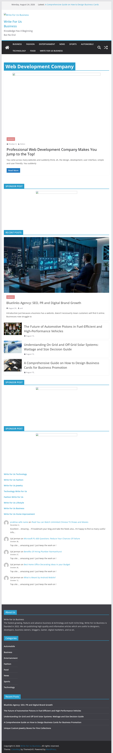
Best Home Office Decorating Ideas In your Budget (47, 564)
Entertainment (47, 44)
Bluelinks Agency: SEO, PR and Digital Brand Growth (43, 303)
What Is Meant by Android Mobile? (40, 577)
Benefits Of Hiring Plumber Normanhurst (43, 551)
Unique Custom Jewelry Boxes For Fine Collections (27, 728)
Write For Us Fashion (13, 480)
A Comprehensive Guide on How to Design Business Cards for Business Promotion (61, 365)
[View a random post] (106, 47)
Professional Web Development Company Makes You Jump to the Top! (52, 152)
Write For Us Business (51, 50)
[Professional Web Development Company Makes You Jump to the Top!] (56, 103)
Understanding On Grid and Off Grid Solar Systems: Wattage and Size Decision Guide (61, 346)
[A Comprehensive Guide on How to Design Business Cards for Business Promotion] (13, 367)
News (62, 44)
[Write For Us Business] (7, 47)
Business (17, 44)
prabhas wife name (19, 522)
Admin (22, 144)
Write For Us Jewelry (13, 485)
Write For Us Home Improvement (19, 514)
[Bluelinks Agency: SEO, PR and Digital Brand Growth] (56, 265)
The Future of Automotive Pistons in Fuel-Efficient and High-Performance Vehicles (63, 328)
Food (33, 50)
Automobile (87, 44)
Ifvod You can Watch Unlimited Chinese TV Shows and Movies (60, 522)
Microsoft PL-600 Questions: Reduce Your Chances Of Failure (52, 538)
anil (21, 308)
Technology (19, 50)
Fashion (30, 44)
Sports (73, 44)
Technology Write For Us (15, 491)
